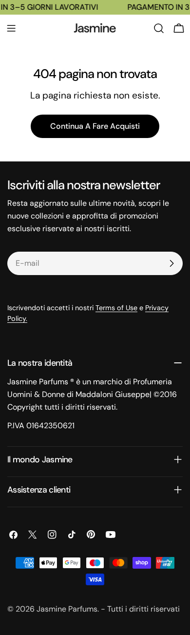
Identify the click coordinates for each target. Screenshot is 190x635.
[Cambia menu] (11, 28)
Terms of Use (116, 307)
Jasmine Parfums (67, 609)
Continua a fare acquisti (95, 126)
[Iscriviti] (171, 263)
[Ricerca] (159, 28)
